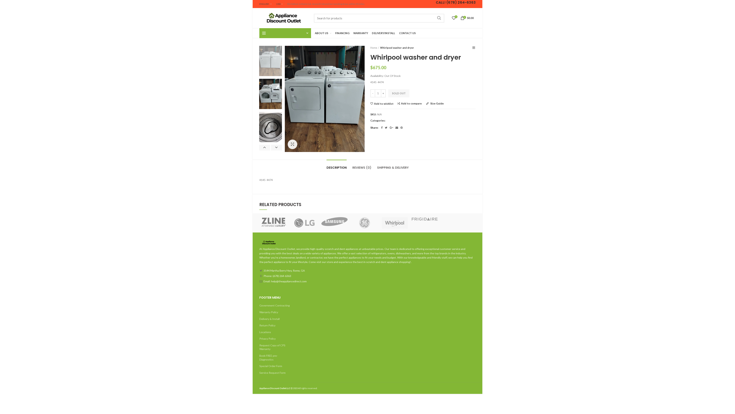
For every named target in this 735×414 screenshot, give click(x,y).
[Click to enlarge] (292, 144)
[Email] (396, 127)
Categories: (377, 120)
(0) (361, 167)
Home (373, 47)
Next (276, 147)
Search (439, 18)
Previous (264, 147)
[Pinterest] (401, 127)
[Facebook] (382, 127)
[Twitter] (386, 127)
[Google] (391, 127)
